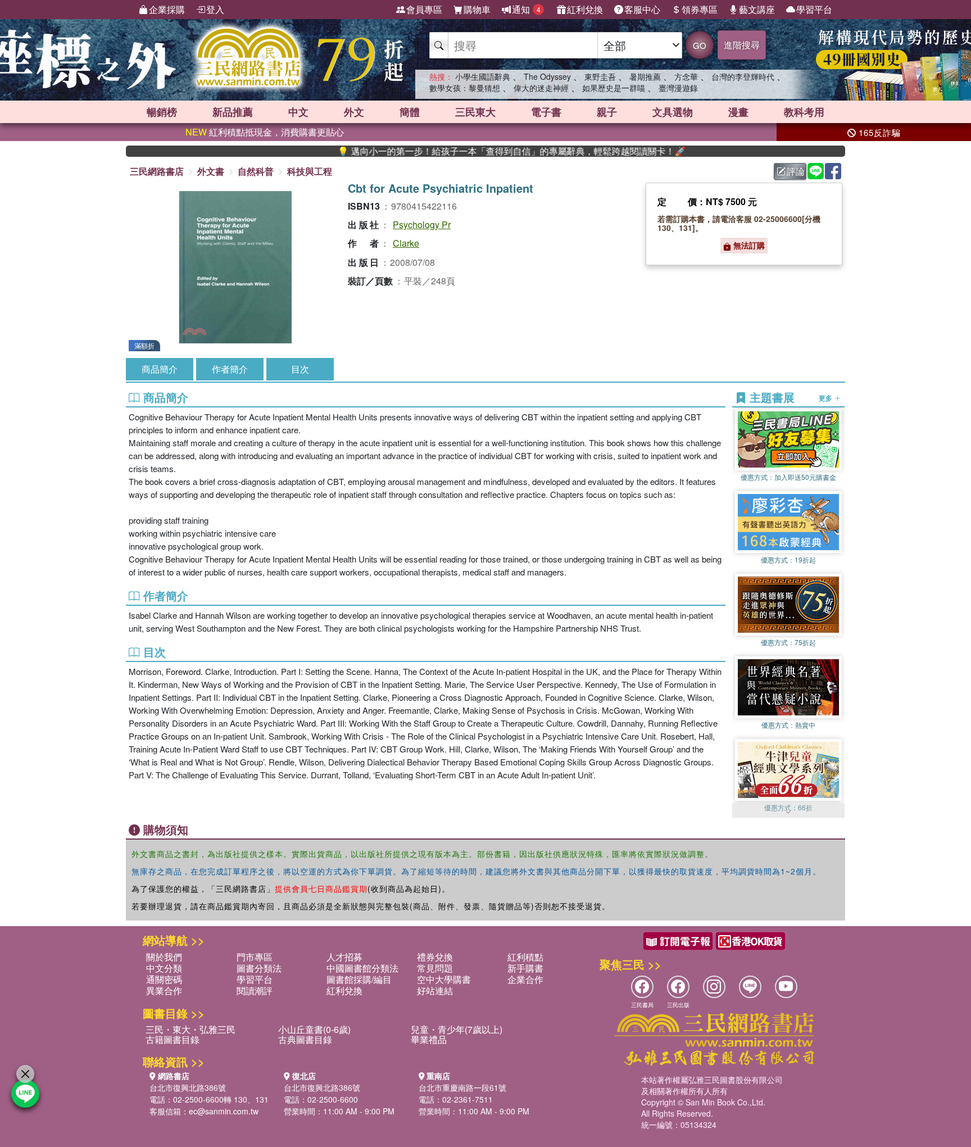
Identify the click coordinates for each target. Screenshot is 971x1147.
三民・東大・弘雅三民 (190, 1029)
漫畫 (738, 112)
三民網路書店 (157, 171)
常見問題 (435, 968)
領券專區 (700, 9)
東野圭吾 (600, 76)
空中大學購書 (444, 979)
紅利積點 (525, 956)
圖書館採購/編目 (359, 979)
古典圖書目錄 (305, 1039)
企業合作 (525, 979)
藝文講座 (757, 9)
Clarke (406, 243)
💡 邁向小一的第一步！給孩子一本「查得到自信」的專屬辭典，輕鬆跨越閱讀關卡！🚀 (458, 151)
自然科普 (256, 171)
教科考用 (804, 112)
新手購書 (525, 968)
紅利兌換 (585, 9)
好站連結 (435, 990)
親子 (607, 112)
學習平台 (814, 9)
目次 (300, 368)
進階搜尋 (742, 44)
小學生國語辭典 (482, 76)
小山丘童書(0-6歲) (314, 1029)
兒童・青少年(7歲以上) (456, 1029)
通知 (526, 9)
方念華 (686, 76)
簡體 (410, 112)
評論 (796, 171)
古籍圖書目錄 (172, 1039)
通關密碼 (164, 979)
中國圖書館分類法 (362, 968)
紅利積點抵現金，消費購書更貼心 (264, 131)
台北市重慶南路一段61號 (462, 1087)
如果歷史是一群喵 (613, 87)
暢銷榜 (162, 112)
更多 (826, 398)
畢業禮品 (429, 1039)
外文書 (210, 171)
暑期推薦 (645, 76)
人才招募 (344, 956)
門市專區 (255, 956)
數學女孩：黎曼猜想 (464, 87)
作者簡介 (230, 368)
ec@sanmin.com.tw (223, 1111)
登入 (215, 9)
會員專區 (424, 9)
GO (699, 45)
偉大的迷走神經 (541, 87)
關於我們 (164, 956)
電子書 (546, 112)
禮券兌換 (435, 956)
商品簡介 (160, 368)
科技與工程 (309, 171)
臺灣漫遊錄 (678, 87)
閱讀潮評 (255, 990)
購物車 (477, 9)
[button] (788, 812)
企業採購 (167, 9)
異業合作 (164, 990)
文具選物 (672, 112)
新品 (232, 112)
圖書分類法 (259, 968)
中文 (298, 112)
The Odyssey (547, 76)
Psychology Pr (422, 224)
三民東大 (475, 112)
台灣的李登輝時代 (742, 76)
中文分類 (164, 968)
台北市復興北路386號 (187, 1087)
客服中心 (642, 9)
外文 (354, 112)
